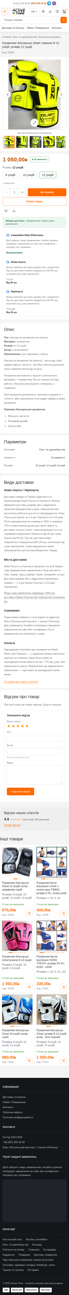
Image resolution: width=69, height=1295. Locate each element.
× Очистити (8, 183)
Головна (6, 37)
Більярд (37, 1244)
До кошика (47, 192)
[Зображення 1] (9, 142)
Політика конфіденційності (18, 1117)
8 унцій (10, 175)
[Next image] (61, 94)
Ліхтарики (33, 1269)
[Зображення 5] (62, 142)
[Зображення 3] (35, 142)
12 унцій (47, 175)
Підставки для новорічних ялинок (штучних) (28, 1259)
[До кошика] (29, 913)
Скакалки (33, 1249)
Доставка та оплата (14, 1097)
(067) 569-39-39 (38, 3)
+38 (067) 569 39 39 (14, 1142)
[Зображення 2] (22, 142)
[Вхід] (43, 11)
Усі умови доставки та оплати (21, 681)
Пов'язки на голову (13, 1249)
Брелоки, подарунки (45, 1254)
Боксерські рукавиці (49, 37)
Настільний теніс (12, 1239)
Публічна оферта (12, 1112)
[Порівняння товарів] (50, 11)
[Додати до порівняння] (14, 211)
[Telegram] (49, 3)
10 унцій (28, 175)
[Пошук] (63, 20)
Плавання (24, 1254)
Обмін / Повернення (38, 28)
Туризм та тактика (13, 1269)
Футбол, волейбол (36, 1239)
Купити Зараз (34, 201)
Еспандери (49, 1249)
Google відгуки (12, 825)
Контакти (56, 28)
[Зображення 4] (49, 142)
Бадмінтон (9, 1254)
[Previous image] (7, 94)
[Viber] (54, 3)
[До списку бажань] (6, 211)
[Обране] (57, 11)
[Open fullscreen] (34, 123)
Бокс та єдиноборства (25, 37)
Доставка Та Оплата (13, 28)
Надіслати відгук (20, 791)
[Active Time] (18, 11)
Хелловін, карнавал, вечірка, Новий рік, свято (29, 1264)
